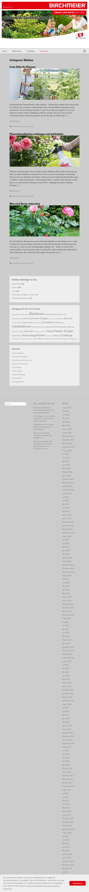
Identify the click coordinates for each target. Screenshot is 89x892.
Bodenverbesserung (52, 314)
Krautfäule (57, 322)
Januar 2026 (66, 433)
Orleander (28, 331)
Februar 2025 (67, 472)
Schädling (56, 336)
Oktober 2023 (67, 529)
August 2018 (66, 747)
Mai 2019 (65, 715)
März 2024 (66, 511)
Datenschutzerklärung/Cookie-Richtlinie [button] (43, 886)
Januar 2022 (66, 601)
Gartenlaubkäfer (58, 319)
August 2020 (67, 661)
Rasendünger (17, 336)
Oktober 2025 (67, 443)
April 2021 (66, 633)
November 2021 (68, 608)
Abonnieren (44, 51)
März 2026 (66, 426)
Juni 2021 (65, 626)
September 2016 (68, 829)
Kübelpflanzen (21, 326)
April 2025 (66, 465)
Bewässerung (25, 314)
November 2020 (68, 651)
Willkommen (17, 51)
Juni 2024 (65, 501)
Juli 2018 (65, 751)
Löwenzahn (36, 327)
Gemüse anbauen (17, 322)
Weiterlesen (15, 121)
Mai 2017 (65, 801)
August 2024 (67, 493)
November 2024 (68, 483)
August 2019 (66, 704)
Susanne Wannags (18, 374)
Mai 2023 (65, 547)
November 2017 (68, 779)
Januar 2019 (66, 729)
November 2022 (68, 568)
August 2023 (67, 536)
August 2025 (67, 451)
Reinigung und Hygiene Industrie (24, 295)
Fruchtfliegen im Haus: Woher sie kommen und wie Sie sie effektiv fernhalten (44, 418)
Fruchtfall (51, 319)
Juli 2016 (65, 836)
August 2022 (67, 576)
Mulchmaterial (51, 327)
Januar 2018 (66, 772)
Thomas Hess (17, 378)
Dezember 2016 (68, 818)
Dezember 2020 (68, 647)
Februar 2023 (67, 558)
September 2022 (68, 572)
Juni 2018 (65, 754)
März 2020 (66, 679)
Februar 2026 (67, 429)
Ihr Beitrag (31, 51)
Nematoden (62, 327)
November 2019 (68, 693)
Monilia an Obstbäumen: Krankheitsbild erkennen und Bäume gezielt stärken (43, 410)
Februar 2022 (67, 597)
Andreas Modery (18, 353)
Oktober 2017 (67, 783)
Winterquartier (63, 339)
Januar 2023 (66, 561)
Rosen (41, 335)
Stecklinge (15, 339)
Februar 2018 (67, 768)
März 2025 (66, 468)
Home (4, 51)
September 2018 (68, 743)
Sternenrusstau (22, 339)
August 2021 (67, 618)
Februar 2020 (67, 683)
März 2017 (66, 808)
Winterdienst (55, 339)
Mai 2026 (65, 418)
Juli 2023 (65, 540)
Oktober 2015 (67, 868)
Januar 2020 (66, 686)
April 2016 (65, 847)
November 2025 (68, 440)
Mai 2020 (65, 672)
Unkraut (40, 339)
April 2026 (66, 422)
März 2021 (66, 636)
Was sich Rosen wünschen (25, 203)
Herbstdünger (38, 322)
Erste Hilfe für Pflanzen (22, 66)
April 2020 (66, 676)
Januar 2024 (66, 518)
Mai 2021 (65, 629)
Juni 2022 (65, 583)
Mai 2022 (65, 586)
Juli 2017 (65, 793)
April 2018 (65, 761)
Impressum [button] (7, 889)
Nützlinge (70, 327)
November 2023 (68, 526)
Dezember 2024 (68, 479)
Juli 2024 (65, 497)
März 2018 (66, 765)
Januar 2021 (66, 643)
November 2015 (68, 865)
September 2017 (68, 786)
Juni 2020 (65, 668)
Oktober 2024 (67, 486)
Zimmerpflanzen (72, 339)
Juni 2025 (65, 458)
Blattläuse (36, 314)
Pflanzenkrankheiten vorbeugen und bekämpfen (36, 134)
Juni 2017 (65, 797)
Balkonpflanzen (16, 314)
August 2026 (67, 408)
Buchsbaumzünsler (17, 319)
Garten (14, 287)
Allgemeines (16, 284)
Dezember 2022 (68, 565)
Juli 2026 (65, 411)
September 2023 (68, 533)
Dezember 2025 (68, 436)
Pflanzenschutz (38, 331)
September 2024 (68, 490)
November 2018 (68, 736)
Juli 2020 (65, 665)
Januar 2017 (66, 815)
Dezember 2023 (68, 522)
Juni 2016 (65, 840)
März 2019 (66, 722)
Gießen (25, 322)
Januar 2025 (66, 476)
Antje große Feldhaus (20, 357)
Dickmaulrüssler (31, 318)
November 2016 (68, 822)
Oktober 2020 (67, 654)
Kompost (47, 322)
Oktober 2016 (67, 826)
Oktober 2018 (67, 740)
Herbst (30, 322)
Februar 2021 (67, 640)
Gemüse (68, 318)
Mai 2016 (65, 843)
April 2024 (66, 508)
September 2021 (68, 615)
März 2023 (66, 554)
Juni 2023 (65, 543)
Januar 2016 (66, 858)
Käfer (62, 322)
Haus (14, 291)
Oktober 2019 (67, 697)
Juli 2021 (65, 622)
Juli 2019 (65, 708)
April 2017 (65, 804)
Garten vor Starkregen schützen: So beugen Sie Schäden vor (42, 435)
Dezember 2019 (68, 690)
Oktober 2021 (67, 611)
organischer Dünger (17, 331)
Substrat (30, 339)
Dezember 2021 (68, 604)
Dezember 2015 (68, 861)
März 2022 (66, 593)
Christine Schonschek (20, 364)
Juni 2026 (65, 415)
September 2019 (68, 701)
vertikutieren (47, 339)
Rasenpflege (29, 335)
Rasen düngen (64, 331)
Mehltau (43, 327)
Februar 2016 (67, 854)
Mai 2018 (65, 758)
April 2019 (65, 718)
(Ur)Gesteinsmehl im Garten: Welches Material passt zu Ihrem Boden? (43, 426)
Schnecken (49, 336)
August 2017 (66, 790)
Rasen (50, 331)
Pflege (45, 331)
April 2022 (66, 590)
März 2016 (66, 851)
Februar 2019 (67, 726)
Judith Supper (17, 371)
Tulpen (35, 339)
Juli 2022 (65, 579)
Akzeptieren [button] (77, 883)
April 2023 (66, 551)
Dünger (44, 318)
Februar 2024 (67, 515)
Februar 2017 (67, 811)
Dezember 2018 (68, 733)
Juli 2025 (65, 454)
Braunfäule (63, 314)
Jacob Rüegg (16, 367)
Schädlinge (66, 335)
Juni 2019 (65, 711)
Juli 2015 (65, 872)
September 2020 (68, 658)
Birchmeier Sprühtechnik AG (22, 360)
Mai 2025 (65, 461)
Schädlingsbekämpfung (20, 298)
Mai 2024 (65, 504)
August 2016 (66, 833)
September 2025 (68, 447)
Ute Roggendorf (18, 382)
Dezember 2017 (68, 776)
